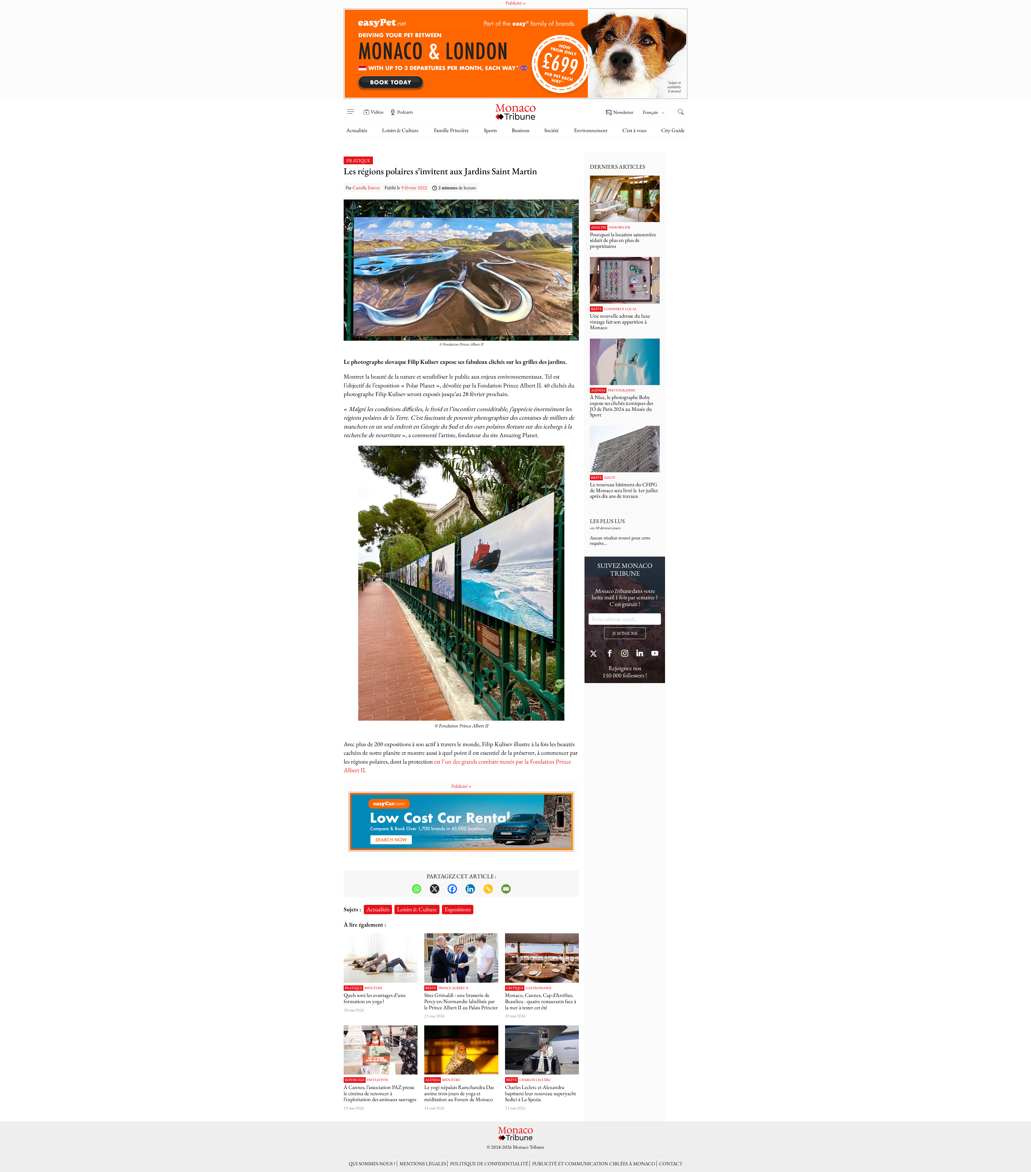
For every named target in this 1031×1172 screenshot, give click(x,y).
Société (551, 130)
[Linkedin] (470, 889)
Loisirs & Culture (400, 130)
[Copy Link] (488, 889)
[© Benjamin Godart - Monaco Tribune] (625, 449)
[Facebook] (452, 889)
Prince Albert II (453, 988)
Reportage (355, 1080)
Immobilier (619, 227)
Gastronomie (538, 988)
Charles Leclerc (535, 1080)
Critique (514, 988)
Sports (490, 130)
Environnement (590, 130)
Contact (671, 1163)
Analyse (598, 227)
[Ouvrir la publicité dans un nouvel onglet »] (515, 54)
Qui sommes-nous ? (372, 1163)
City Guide (673, 130)
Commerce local (620, 309)
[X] (434, 889)
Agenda (432, 1080)
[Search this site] (680, 112)
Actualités (356, 130)
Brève (430, 988)
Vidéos (377, 112)
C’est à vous (634, 130)
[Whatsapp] (416, 889)
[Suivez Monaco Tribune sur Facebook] (610, 653)
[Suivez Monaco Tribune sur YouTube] (655, 653)
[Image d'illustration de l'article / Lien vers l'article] (381, 958)
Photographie (621, 390)
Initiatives (377, 1080)
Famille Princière (451, 130)
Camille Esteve (366, 187)
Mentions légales (423, 1163)
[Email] (506, 889)
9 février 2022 (414, 187)
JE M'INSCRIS (624, 633)
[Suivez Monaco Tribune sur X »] (595, 653)
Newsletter (623, 112)
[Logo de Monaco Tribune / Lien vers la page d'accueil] (515, 111)
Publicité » (461, 786)
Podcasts (405, 112)
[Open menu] (350, 108)
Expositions (458, 909)
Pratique (358, 160)
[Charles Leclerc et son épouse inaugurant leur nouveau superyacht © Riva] (542, 1050)
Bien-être (373, 988)
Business (520, 130)
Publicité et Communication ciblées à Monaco (593, 1163)
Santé (609, 478)
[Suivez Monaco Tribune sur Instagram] (625, 653)
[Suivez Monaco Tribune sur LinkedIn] (640, 653)
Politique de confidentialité (489, 1163)
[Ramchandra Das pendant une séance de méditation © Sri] (461, 1050)
